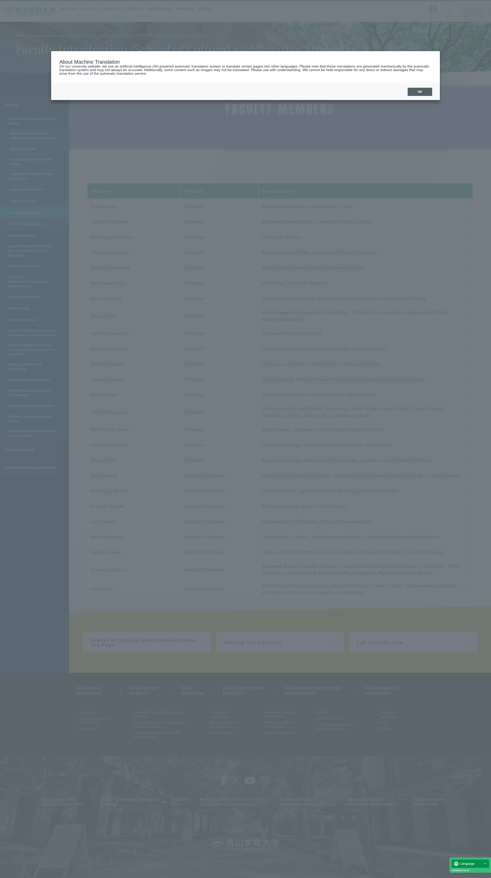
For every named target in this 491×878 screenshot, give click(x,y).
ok (420, 92)
